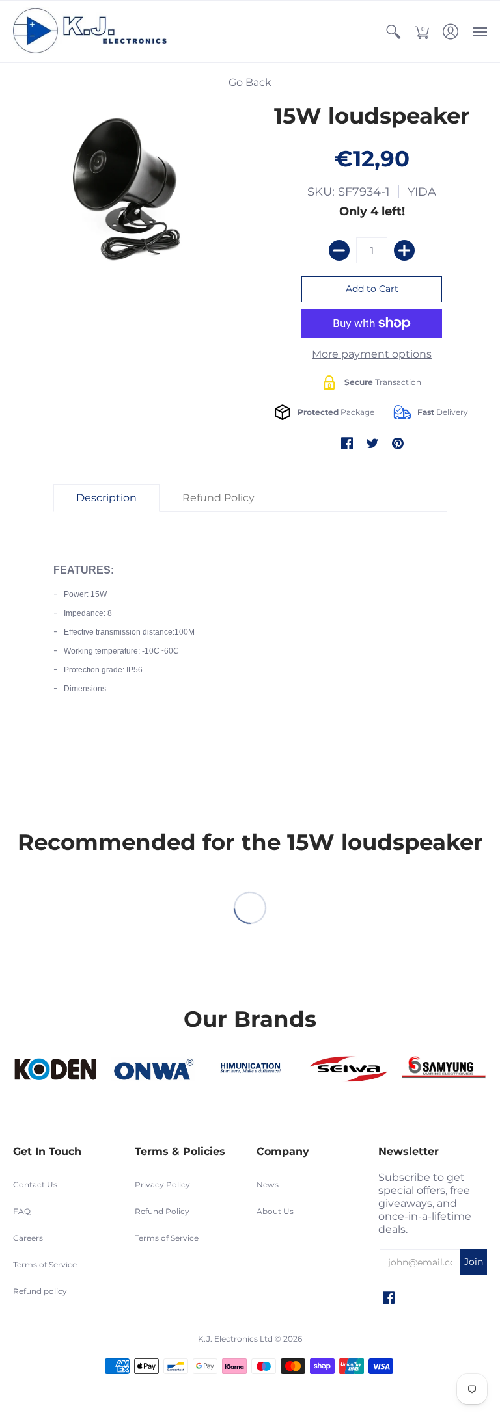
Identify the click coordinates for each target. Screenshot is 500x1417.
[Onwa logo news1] (153, 1069)
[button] (393, 31)
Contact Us (35, 1184)
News (268, 1184)
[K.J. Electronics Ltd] (94, 31)
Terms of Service (45, 1264)
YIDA (422, 192)
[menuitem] (393, 31)
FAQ (22, 1211)
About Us (275, 1211)
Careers (28, 1238)
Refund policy (40, 1291)
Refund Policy (162, 1211)
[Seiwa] (347, 1069)
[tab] (106, 498)
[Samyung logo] (444, 1069)
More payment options (372, 354)
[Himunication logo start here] (250, 1069)
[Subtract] (339, 250)
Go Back (250, 82)
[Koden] (55, 1070)
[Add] (404, 250)
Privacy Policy (162, 1184)
